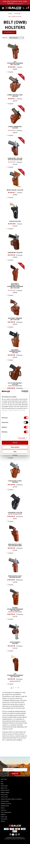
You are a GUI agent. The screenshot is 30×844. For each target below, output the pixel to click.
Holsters (17, 13)
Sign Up (15, 774)
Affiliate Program (5, 792)
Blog (2, 783)
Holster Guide (4, 786)
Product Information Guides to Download (11, 799)
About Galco (4, 779)
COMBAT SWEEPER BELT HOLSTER (15, 127)
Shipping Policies (5, 805)
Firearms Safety (5, 801)
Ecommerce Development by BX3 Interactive (15, 838)
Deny (15, 451)
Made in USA (4, 788)
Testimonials (4, 819)
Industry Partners (5, 790)
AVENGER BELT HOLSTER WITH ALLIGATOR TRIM (15, 159)
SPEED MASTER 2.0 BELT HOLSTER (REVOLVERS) (15, 545)
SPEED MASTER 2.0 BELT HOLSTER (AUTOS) (15, 576)
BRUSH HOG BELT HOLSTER (15, 190)
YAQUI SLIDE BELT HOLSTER (15, 643)
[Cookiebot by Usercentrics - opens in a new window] (21, 391)
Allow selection (15, 447)
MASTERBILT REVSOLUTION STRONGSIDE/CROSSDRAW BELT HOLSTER (15, 286)
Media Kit (3, 814)
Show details (21, 438)
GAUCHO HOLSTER (15, 221)
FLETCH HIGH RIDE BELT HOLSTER (15, 384)
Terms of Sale (4, 797)
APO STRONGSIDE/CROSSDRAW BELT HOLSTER (15, 63)
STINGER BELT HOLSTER (15, 513)
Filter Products (9, 32)
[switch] (26, 422)
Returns (3, 808)
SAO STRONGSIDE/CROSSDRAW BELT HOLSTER (15, 675)
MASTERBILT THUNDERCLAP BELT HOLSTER (15, 351)
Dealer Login (4, 816)
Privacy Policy (4, 794)
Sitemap (3, 821)
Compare (10, 72)
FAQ (2, 781)
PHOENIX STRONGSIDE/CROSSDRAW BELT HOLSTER (15, 610)
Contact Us (3, 810)
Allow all (15, 442)
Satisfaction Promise (6, 803)
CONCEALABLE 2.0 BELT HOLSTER (15, 481)
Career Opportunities (6, 812)
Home (10, 13)
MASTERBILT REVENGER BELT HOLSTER (15, 319)
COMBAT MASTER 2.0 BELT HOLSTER (15, 95)
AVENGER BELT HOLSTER (15, 252)
